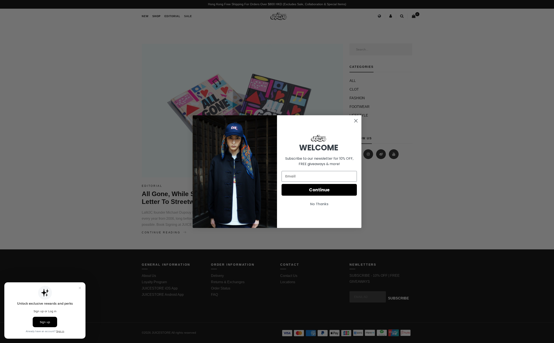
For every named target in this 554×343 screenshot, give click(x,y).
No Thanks (319, 204)
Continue (319, 190)
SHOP (156, 16)
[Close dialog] (356, 121)
